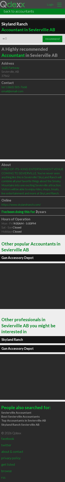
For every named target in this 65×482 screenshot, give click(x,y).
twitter (6, 445)
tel (14, 87)
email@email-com (12, 91)
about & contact (12, 451)
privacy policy (11, 458)
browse (6, 471)
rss (3, 477)
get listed (8, 464)
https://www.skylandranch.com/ (21, 204)
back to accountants (19, 11)
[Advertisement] (32, 127)
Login (50, 4)
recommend (52, 38)
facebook (7, 439)
